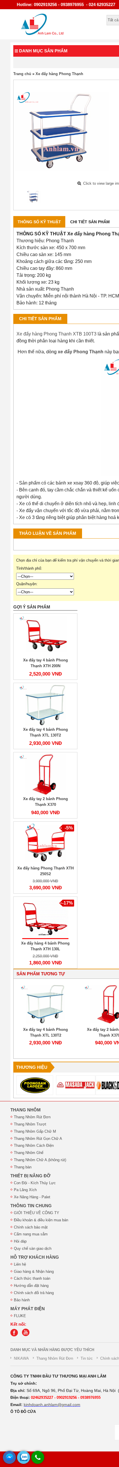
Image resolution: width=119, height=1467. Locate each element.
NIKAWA (21, 1358)
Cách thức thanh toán (32, 1278)
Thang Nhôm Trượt (30, 1124)
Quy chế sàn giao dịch (32, 1248)
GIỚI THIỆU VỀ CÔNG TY (36, 1213)
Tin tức (87, 1358)
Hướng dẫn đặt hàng (31, 1285)
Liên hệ (20, 1264)
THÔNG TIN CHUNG (31, 1205)
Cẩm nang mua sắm (31, 1234)
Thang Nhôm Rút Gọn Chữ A (38, 1138)
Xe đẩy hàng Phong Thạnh (59, 74)
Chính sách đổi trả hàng (34, 1293)
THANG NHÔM (25, 1110)
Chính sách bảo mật (31, 1227)
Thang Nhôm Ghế (28, 1153)
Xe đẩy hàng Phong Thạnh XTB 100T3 (56, 333)
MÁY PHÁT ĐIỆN (27, 1308)
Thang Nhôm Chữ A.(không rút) (40, 1160)
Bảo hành (22, 1300)
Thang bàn (22, 1167)
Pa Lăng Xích (25, 1190)
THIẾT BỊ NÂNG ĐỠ (30, 1176)
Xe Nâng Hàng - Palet (32, 1197)
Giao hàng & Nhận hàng (34, 1271)
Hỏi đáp (20, 1241)
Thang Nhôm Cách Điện (34, 1145)
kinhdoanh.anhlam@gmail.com (52, 1404)
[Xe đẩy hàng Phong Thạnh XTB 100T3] (34, 196)
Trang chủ (22, 74)
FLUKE (20, 1316)
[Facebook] (15, 1335)
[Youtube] (27, 1335)
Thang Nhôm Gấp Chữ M (35, 1131)
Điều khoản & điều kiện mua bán (41, 1220)
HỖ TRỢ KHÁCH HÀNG (34, 1257)
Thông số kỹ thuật (39, 222)
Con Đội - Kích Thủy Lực (35, 1183)
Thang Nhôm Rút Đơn (32, 1117)
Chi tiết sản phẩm (90, 222)
